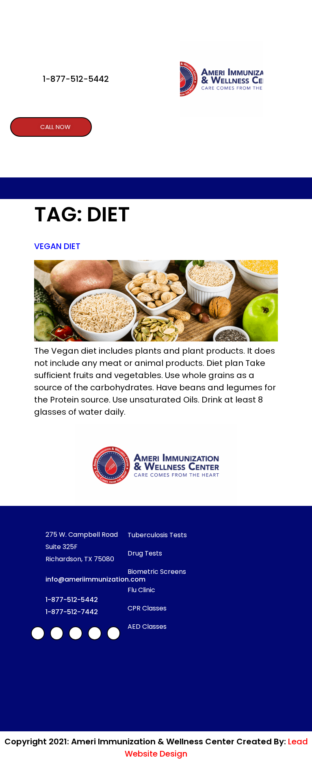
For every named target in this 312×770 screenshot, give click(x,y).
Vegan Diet (57, 246)
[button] (51, 127)
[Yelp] (75, 633)
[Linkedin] (57, 633)
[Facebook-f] (38, 633)
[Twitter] (95, 633)
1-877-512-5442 (76, 79)
